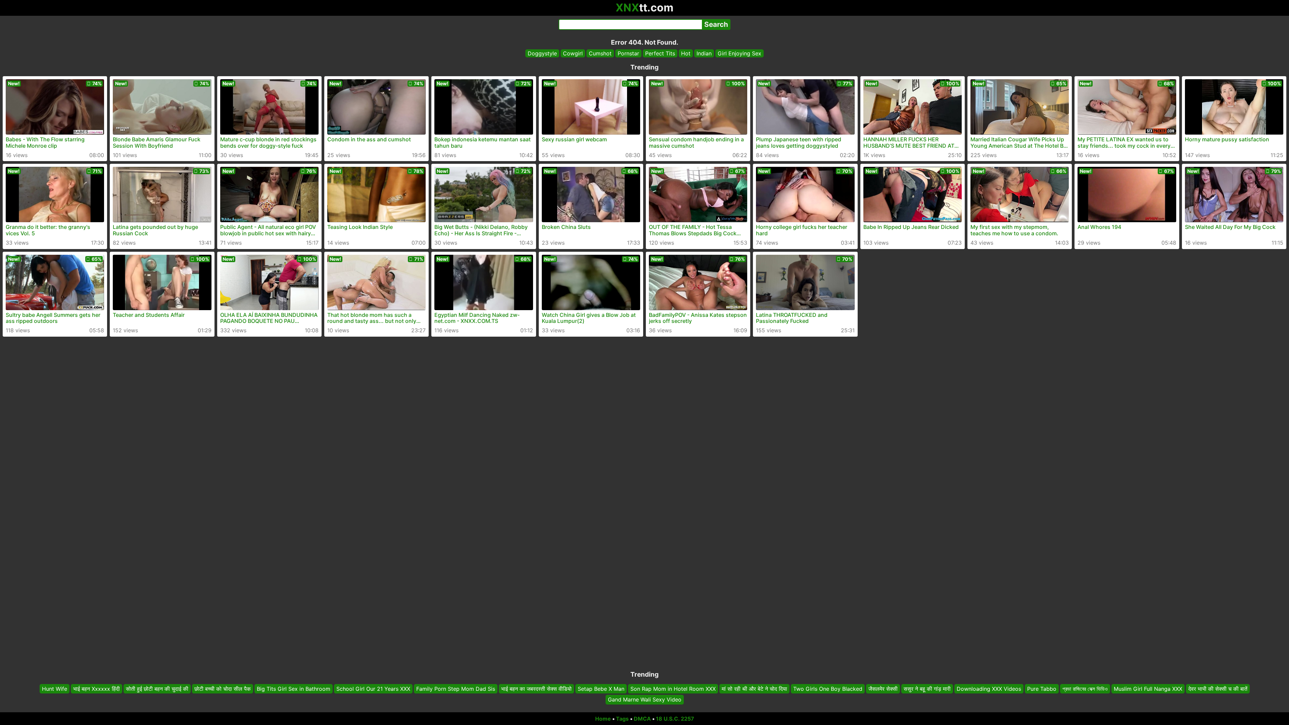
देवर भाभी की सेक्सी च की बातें (1217, 688)
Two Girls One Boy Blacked (827, 688)
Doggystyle (542, 53)
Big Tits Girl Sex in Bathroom (293, 688)
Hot (685, 53)
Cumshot (600, 53)
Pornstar (628, 53)
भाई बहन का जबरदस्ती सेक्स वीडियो (536, 688)
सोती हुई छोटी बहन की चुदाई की (157, 688)
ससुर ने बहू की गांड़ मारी (927, 688)
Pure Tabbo (1041, 688)
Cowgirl (573, 53)
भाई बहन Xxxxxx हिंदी (96, 688)
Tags (622, 719)
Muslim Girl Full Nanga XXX (1148, 688)
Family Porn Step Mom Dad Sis (455, 688)
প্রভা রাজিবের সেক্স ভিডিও (1085, 688)
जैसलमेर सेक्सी (883, 688)
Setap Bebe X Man (601, 688)
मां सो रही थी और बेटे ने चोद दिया (754, 688)
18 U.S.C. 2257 (675, 719)
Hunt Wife (54, 688)
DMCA (642, 719)
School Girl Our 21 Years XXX (373, 688)
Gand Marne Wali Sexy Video (644, 699)
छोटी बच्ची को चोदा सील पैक (222, 688)
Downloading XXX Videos (989, 688)
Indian (704, 53)
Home (603, 719)
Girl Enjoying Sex (739, 53)
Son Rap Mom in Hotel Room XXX (673, 688)
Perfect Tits (660, 53)
